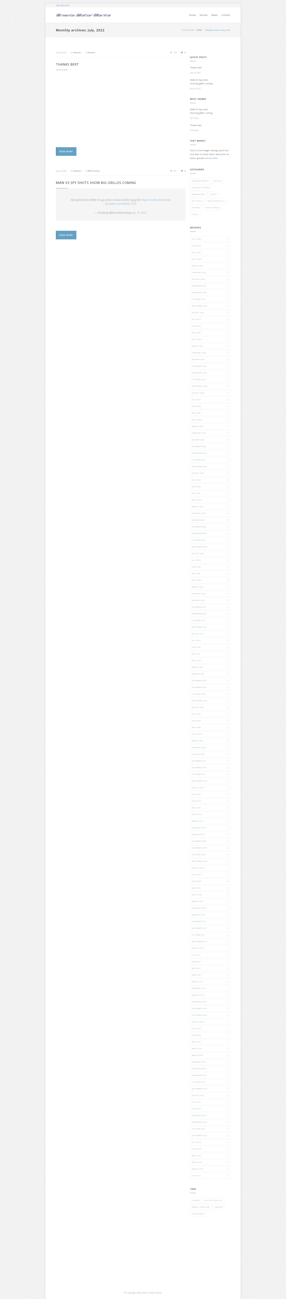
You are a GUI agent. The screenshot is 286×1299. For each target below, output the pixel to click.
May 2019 (210, 808)
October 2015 (210, 1082)
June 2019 (210, 801)
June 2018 (210, 881)
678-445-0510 (62, 5)
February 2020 (210, 747)
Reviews (91, 52)
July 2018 (210, 874)
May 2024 (210, 413)
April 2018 (210, 895)
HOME (199, 30)
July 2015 (210, 1102)
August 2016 (210, 1022)
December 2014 (210, 1115)
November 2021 (210, 614)
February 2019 (210, 828)
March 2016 (210, 1055)
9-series (196, 1200)
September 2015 (210, 1089)
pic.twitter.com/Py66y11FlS (120, 203)
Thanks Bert (67, 64)
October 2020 (210, 694)
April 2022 (210, 580)
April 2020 (210, 734)
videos (195, 214)
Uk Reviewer (198, 1214)
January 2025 (210, 359)
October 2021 (210, 620)
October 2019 (210, 774)
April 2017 (210, 975)
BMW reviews (94, 170)
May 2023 (210, 493)
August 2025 (210, 312)
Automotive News (201, 187)
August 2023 (210, 473)
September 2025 (210, 306)
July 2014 (210, 1142)
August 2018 (210, 868)
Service (203, 15)
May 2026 (210, 252)
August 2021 (210, 634)
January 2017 (210, 995)
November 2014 (210, 1122)
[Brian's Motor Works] (83, 15)
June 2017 (210, 961)
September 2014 (210, 1135)
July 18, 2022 (139, 212)
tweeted (218, 1207)
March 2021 (210, 667)
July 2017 (210, 955)
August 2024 (210, 393)
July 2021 (210, 640)
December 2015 (210, 1069)
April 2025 (210, 339)
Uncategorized (212, 208)
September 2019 (210, 781)
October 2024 (210, 379)
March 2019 (210, 821)
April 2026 (210, 259)
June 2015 (210, 1109)
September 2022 (210, 547)
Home (192, 15)
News (214, 15)
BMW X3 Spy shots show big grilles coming (96, 182)
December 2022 (210, 527)
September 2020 (210, 701)
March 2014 (210, 1169)
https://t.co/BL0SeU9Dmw (156, 200)
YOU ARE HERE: (188, 30)
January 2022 (210, 600)
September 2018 (210, 861)
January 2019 (210, 834)
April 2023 (210, 500)
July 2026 (210, 239)
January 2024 (210, 440)
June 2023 (210, 486)
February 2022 (210, 593)
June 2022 (210, 567)
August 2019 (210, 788)
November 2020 (210, 687)
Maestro (77, 52)
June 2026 (210, 246)
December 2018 (210, 841)
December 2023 (210, 446)
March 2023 (210, 507)
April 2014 (210, 1162)
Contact (226, 15)
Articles (217, 181)
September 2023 (210, 466)
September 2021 (210, 627)
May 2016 (210, 1042)
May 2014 (210, 1155)
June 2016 (210, 1035)
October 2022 (210, 540)
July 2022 (210, 560)
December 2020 (210, 680)
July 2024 (210, 399)
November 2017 (210, 928)
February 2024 (210, 433)
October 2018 (210, 854)
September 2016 (210, 1015)
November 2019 (210, 767)
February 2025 (210, 353)
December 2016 (210, 1002)
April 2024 (210, 420)
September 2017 (210, 941)
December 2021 (210, 607)
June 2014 (210, 1149)
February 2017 (210, 988)
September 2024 (210, 386)
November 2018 (210, 848)
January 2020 (210, 754)
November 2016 (210, 1008)
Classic (213, 194)
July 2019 (210, 794)
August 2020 (210, 707)
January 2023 (210, 520)
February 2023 (210, 513)
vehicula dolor (211, 158)
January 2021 (210, 674)
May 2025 (210, 333)
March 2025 (210, 346)
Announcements (200, 181)
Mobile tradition (201, 1207)
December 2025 (210, 286)
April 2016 (210, 1048)
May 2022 (210, 573)
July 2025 (210, 319)
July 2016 (210, 1028)
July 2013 (210, 1176)
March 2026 (210, 266)
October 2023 (210, 460)
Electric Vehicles (213, 1200)
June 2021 (210, 647)
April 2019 (210, 814)
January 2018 (210, 915)
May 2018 (210, 888)
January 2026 (210, 279)
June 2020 (210, 721)
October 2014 (210, 1129)
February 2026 (210, 272)
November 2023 (210, 453)
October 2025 (210, 299)
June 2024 (210, 406)
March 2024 (210, 426)
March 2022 (210, 587)
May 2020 (210, 727)
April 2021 (210, 660)
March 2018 (210, 901)
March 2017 (210, 982)
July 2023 (210, 480)
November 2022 (210, 533)
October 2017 (210, 935)
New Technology (216, 201)
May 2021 (210, 654)
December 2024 (210, 366)
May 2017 (210, 968)
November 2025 (210, 292)
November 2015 (210, 1075)
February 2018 (210, 908)
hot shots (197, 201)
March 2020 (210, 741)
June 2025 (210, 326)
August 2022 (210, 553)
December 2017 (210, 921)
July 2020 (210, 714)
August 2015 (210, 1095)
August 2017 (210, 948)
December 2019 (210, 761)
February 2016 (210, 1062)
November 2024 (210, 373)
